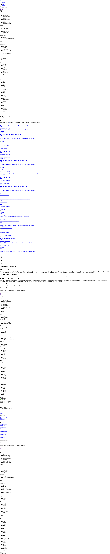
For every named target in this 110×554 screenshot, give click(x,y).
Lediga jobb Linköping (3, 428)
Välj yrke (1, 8)
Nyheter (3, 4)
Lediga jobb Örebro (3, 437)
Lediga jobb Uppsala (3, 434)
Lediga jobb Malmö (3, 427)
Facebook (1, 412)
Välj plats (1, 9)
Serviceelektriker (2, 418)
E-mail (1, 397)
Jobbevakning (4, 3)
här (9, 122)
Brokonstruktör (2, 420)
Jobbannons (3, 5)
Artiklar (1, 413)
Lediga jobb (3, 2)
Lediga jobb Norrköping (3, 431)
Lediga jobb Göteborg (3, 425)
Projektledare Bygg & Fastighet (4, 417)
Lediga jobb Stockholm (3, 424)
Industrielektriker (2, 419)
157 (2, 262)
